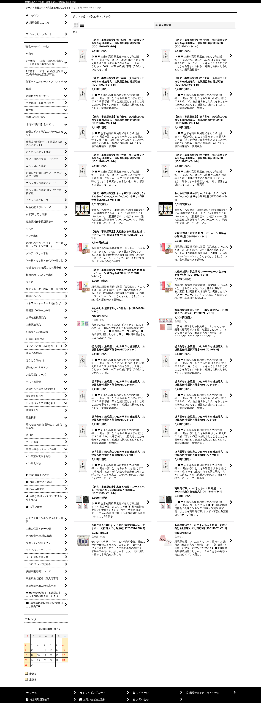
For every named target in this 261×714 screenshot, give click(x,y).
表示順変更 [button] (165, 25)
